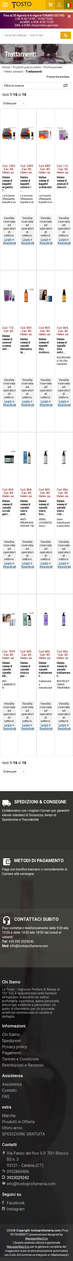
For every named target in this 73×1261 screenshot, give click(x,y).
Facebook (16, 1202)
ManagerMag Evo (36, 1238)
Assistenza (12, 1084)
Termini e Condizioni (20, 1059)
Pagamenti (11, 1052)
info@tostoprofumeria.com (29, 946)
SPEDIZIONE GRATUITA (23, 1134)
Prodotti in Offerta (18, 1121)
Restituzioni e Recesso (23, 1065)
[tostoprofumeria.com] (17, 4)
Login (8, 239)
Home (6, 67)
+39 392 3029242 (21, 941)
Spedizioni (11, 1040)
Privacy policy (14, 1046)
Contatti (9, 1090)
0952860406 (18, 1171)
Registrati (9, 243)
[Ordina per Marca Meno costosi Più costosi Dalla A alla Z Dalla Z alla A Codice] (14, 103)
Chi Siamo (11, 1034)
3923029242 (18, 1177)
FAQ (5, 1096)
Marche (9, 1115)
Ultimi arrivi (12, 1127)
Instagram (16, 1209)
